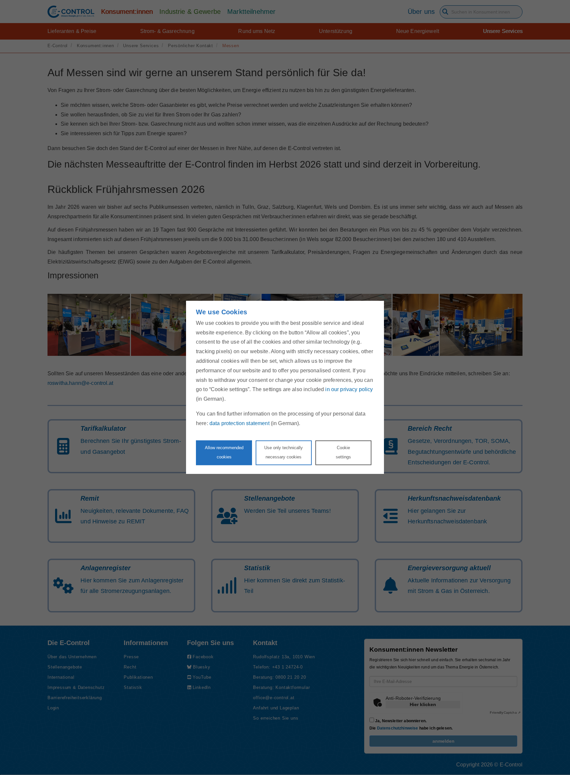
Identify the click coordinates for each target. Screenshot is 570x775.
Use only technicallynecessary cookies (283, 452)
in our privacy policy (349, 389)
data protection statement (239, 423)
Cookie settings (343, 452)
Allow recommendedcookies (224, 452)
